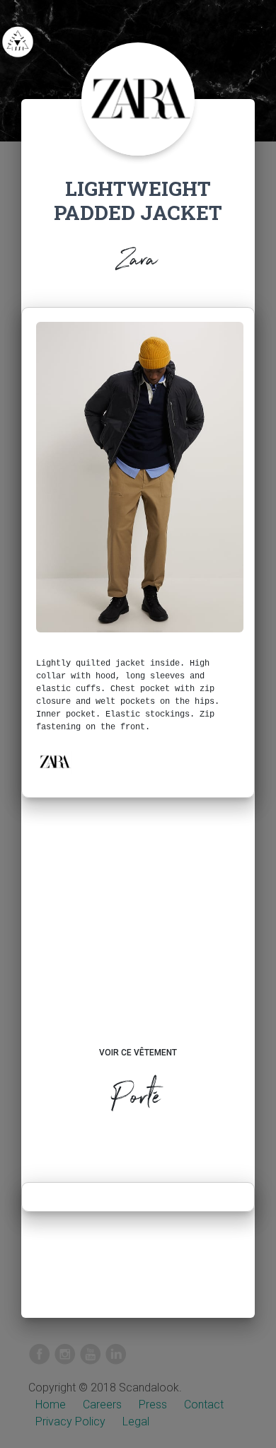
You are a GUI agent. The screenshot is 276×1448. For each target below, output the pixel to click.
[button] (54, 762)
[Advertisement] (138, 935)
